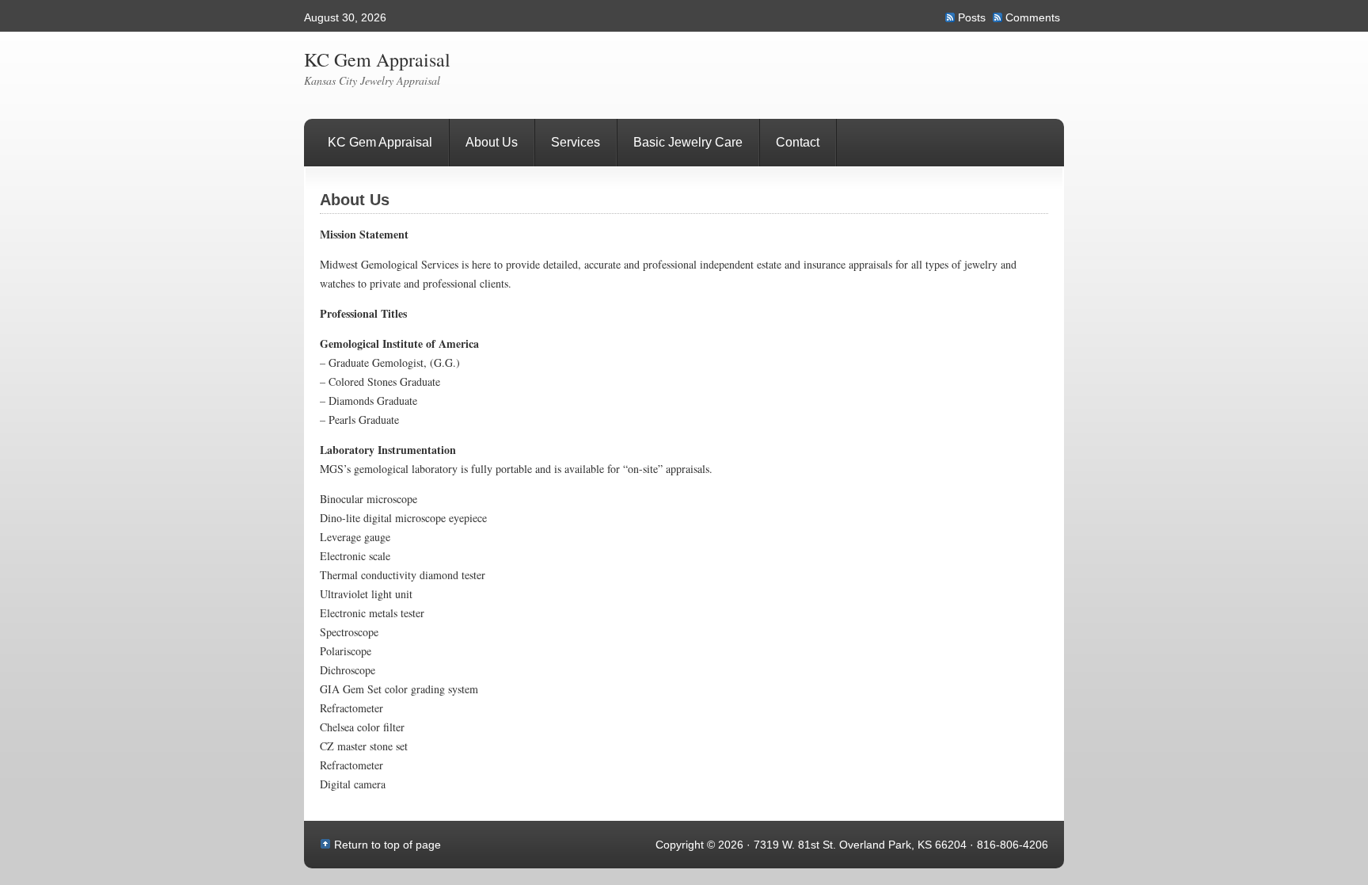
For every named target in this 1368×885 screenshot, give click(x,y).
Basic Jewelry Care (688, 142)
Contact (797, 142)
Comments (1032, 17)
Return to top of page (387, 844)
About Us (492, 142)
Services (575, 142)
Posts (972, 17)
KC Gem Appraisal (377, 59)
